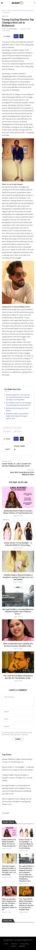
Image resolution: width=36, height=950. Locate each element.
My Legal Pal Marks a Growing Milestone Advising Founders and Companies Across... (18, 611)
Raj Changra (7, 431)
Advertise (22, 946)
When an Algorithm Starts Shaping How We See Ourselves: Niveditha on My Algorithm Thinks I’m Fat (17, 801)
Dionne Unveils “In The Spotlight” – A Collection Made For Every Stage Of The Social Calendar (26, 844)
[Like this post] (16, 36)
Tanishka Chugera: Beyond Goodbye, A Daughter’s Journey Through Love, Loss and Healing (18, 577)
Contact (13, 946)
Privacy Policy (24, 944)
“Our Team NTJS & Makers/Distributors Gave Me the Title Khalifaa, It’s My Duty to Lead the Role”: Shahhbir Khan (26, 904)
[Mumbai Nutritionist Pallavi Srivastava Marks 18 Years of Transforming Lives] (18, 497)
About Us (14, 944)
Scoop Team (13, 29)
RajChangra (17, 431)
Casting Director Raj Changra (12, 428)
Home (4, 10)
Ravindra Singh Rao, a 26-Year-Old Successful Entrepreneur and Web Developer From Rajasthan (18, 397)
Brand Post (5, 16)
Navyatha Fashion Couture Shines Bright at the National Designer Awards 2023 (17, 416)
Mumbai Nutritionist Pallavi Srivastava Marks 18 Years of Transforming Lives (9, 843)
